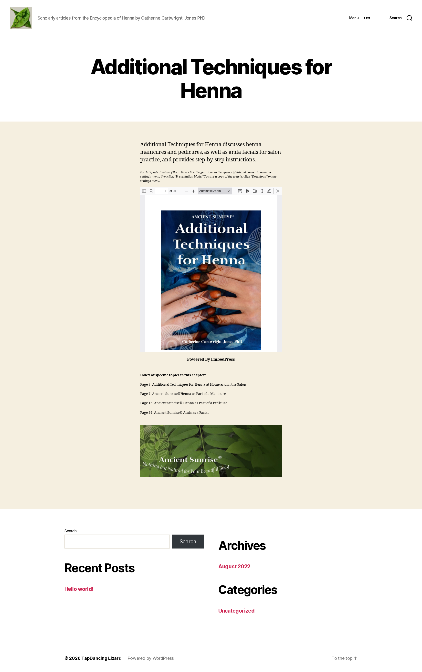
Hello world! (79, 589)
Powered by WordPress (150, 658)
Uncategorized (236, 611)
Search (70, 530)
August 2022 (234, 566)
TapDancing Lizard (101, 658)
